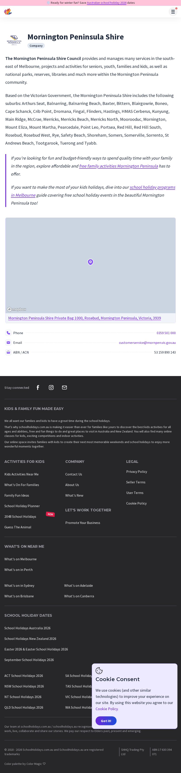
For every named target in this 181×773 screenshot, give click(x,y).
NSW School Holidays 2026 (24, 686)
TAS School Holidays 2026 (84, 686)
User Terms (134, 492)
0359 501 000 (166, 333)
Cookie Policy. (107, 708)
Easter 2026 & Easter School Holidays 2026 (36, 649)
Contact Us (73, 474)
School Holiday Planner (22, 506)
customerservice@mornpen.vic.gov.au (147, 342)
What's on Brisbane (19, 596)
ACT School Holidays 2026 (23, 675)
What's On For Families (21, 484)
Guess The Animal (17, 527)
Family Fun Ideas (16, 495)
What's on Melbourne (20, 559)
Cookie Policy (136, 503)
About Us (72, 484)
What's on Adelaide (78, 585)
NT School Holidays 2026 (22, 697)
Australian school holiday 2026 (106, 3)
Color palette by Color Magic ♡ (25, 764)
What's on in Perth (18, 569)
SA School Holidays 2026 (83, 675)
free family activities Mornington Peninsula (118, 166)
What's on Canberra (79, 596)
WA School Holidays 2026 (84, 707)
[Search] (173, 11)
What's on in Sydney (19, 585)
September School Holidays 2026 (29, 660)
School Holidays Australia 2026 (27, 628)
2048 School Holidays (20, 516)
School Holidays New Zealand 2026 (30, 638)
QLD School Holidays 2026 (23, 707)
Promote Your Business (82, 522)
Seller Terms (135, 482)
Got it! (106, 721)
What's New (74, 495)
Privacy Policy (136, 471)
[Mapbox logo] (16, 309)
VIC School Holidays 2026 (84, 697)
